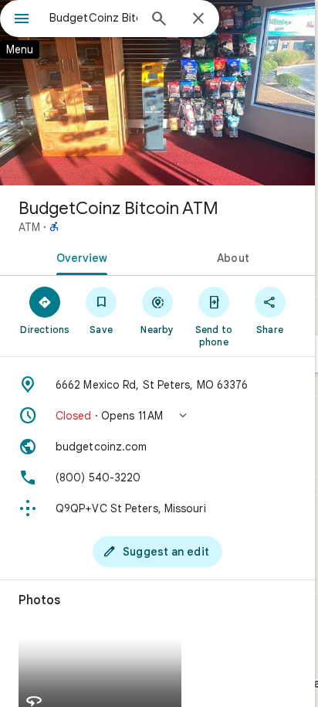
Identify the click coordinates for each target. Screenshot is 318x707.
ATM (29, 227)
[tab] (78, 256)
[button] (157, 415)
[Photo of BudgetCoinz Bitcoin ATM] (157, 92)
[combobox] (93, 17)
